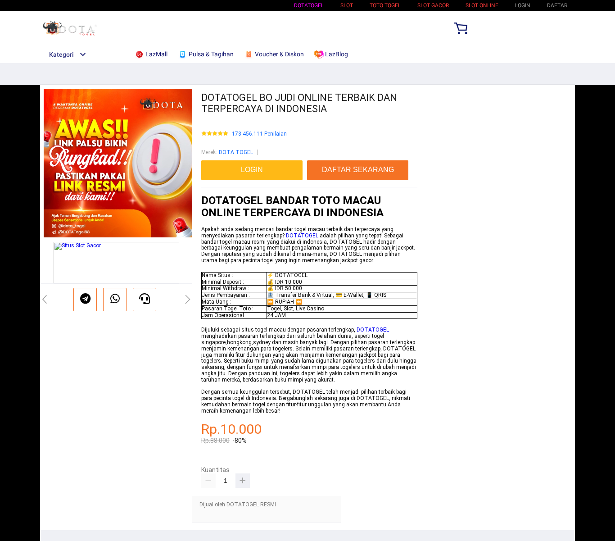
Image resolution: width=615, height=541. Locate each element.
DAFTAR (557, 5)
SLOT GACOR (433, 5)
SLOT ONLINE (482, 5)
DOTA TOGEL (236, 152)
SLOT (346, 5)
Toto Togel (385, 5)
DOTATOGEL (309, 5)
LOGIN (522, 5)
